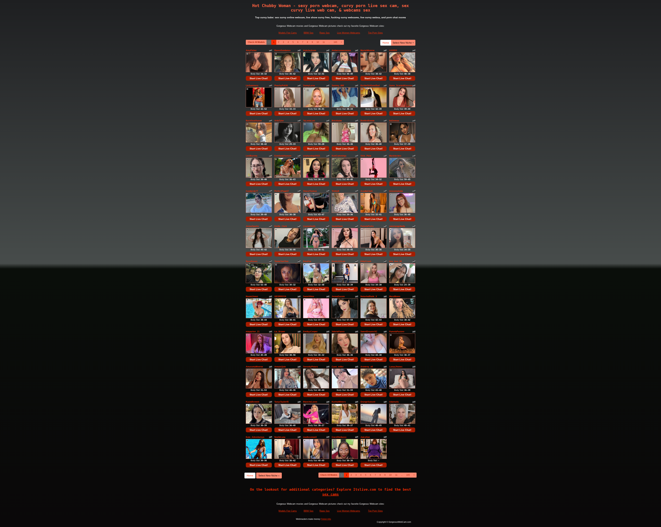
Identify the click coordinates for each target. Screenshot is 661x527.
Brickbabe (337, 120)
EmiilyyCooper (310, 331)
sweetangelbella (397, 226)
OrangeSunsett (367, 402)
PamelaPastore (396, 331)
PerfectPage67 (281, 191)
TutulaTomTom (281, 261)
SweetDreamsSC (368, 331)
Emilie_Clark (280, 226)
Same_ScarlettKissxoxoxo (402, 85)
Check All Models (256, 42)
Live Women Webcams (348, 33)
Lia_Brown (279, 331)
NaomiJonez (252, 296)
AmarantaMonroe (254, 367)
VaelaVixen (337, 226)
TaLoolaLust (309, 120)
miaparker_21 (253, 331)
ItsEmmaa (394, 120)
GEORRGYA (280, 296)
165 (335, 42)
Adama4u (394, 402)
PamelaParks (367, 226)
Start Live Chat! (259, 78)
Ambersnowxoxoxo (341, 50)
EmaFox (307, 261)
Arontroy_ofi (366, 367)
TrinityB (335, 191)
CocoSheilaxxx (339, 437)
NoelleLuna (279, 437)
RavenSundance (282, 50)
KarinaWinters (339, 402)
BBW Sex (308, 33)
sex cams (330, 494)
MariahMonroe (367, 50)
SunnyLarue (309, 85)
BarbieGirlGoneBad (370, 85)
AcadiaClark (366, 191)
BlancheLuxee (310, 402)
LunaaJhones (395, 367)
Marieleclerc (395, 156)
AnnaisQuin (280, 367)
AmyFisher (251, 50)
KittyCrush (365, 261)
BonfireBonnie (367, 120)
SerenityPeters (310, 367)
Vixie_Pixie (365, 156)
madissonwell (310, 437)
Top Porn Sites (375, 33)
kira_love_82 (395, 261)
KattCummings (339, 156)
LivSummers (252, 85)
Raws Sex (324, 33)
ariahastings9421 (311, 156)
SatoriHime (308, 296)
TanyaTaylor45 (281, 402)
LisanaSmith (309, 226)
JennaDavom (338, 296)
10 (318, 42)
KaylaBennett (252, 402)
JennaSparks (252, 226)
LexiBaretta (251, 156)
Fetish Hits (326, 519)
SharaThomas (310, 191)
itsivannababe (396, 191)
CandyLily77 (252, 191)
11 (324, 42)
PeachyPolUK (281, 85)
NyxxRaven (251, 261)
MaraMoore (394, 296)
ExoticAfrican (338, 261)
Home (385, 42)
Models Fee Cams (288, 33)
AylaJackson (309, 50)
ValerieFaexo (338, 331)
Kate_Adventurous (255, 437)
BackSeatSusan (254, 120)
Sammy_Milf (338, 85)
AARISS (393, 50)
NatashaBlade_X (368, 296)
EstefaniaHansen (282, 156)
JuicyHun (365, 437)
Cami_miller (338, 367)
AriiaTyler (279, 120)
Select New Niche (402, 42)
